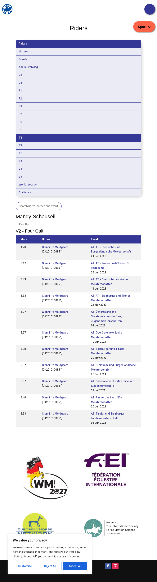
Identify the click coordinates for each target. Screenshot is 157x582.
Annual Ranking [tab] (28, 67)
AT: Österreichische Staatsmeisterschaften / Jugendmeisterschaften (107, 316)
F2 (20, 98)
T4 (20, 161)
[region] (50, 554)
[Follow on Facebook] (108, 566)
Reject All (50, 566)
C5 (20, 82)
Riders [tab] (23, 43)
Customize (25, 566)
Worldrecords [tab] (28, 184)
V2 (20, 176)
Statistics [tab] (25, 192)
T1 (20, 137)
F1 (20, 90)
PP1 (21, 129)
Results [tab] (24, 224)
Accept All (75, 566)
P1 (20, 106)
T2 (20, 145)
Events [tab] (23, 59)
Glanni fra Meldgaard (55, 247)
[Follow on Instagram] (115, 566)
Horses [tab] (23, 51)
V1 (20, 169)
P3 (20, 121)
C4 (20, 74)
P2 (20, 114)
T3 (20, 153)
